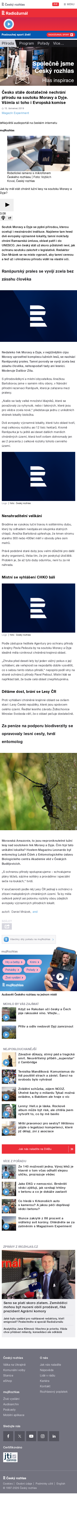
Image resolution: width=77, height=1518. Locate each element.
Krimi (33, 962)
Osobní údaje (24, 1483)
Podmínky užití (44, 1483)
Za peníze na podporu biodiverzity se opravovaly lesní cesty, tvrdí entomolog (37, 733)
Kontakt (45, 1386)
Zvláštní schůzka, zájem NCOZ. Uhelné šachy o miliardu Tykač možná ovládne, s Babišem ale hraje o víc (46, 1092)
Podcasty (9, 1409)
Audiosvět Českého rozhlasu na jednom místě (29, 994)
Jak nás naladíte (50, 1364)
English (61, 1483)
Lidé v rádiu (47, 1375)
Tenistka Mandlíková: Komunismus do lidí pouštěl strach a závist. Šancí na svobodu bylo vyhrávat (46, 1075)
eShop (7, 1381)
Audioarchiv (11, 1404)
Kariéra (44, 1381)
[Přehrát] (7, 205)
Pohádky (10, 970)
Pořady (44, 43)
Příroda (8, 43)
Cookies (8, 1483)
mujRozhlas (9, 951)
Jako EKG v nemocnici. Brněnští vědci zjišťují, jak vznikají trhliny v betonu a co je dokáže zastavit (42, 1187)
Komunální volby (14, 1370)
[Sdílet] (9, 218)
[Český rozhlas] (13, 4)
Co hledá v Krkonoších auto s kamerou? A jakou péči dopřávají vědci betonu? (44, 1205)
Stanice (8, 1375)
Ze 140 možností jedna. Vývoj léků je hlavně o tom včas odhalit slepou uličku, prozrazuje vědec (45, 1170)
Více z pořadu (14, 1161)
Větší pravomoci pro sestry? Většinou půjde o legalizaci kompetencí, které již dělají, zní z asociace (46, 1127)
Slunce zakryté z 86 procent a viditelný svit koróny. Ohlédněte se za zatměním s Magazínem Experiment (46, 1222)
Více (58, 43)
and (35, 911)
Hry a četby (12, 962)
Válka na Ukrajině (14, 1364)
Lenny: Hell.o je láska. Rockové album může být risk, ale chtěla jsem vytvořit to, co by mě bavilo (45, 1110)
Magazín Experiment (15, 113)
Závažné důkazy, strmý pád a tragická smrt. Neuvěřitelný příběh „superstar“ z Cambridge (46, 1058)
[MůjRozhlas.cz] (7, 131)
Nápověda (47, 1370)
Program (26, 43)
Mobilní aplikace (14, 1415)
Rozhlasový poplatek (54, 1391)
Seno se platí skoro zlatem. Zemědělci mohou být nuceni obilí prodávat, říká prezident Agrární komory (36, 1307)
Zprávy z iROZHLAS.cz (20, 1246)
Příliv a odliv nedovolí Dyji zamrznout (45, 1026)
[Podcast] (3, 218)
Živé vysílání (12, 977)
